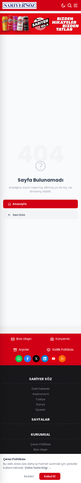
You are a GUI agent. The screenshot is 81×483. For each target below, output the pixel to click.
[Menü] (76, 5)
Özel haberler (40, 389)
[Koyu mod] (63, 5)
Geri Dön (19, 215)
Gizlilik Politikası (63, 349)
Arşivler (24, 349)
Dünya (40, 404)
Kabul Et (50, 476)
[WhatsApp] (18, 358)
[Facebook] (27, 358)
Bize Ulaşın (23, 339)
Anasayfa (20, 204)
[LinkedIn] (44, 358)
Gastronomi (40, 394)
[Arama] (69, 5)
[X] (36, 358)
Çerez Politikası (40, 444)
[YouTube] (53, 358)
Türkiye (40, 399)
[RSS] (62, 358)
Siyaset (40, 410)
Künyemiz (63, 339)
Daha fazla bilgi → (38, 468)
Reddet (29, 476)
